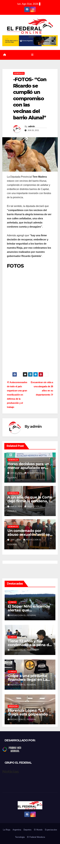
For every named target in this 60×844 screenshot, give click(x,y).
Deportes (28, 830)
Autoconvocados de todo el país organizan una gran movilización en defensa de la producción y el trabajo (17, 394)
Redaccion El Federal (23, 615)
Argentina (13, 706)
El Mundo (38, 830)
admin (31, 126)
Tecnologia (20, 837)
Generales (19, 73)
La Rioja (12, 602)
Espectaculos (51, 830)
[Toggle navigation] (32, 54)
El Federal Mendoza (36, 837)
